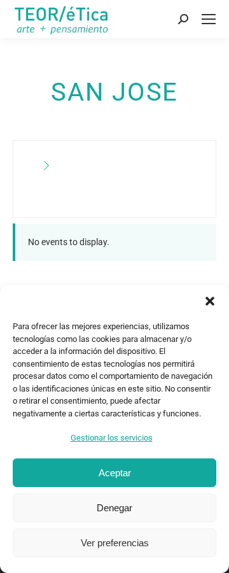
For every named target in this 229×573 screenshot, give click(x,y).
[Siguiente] (46, 166)
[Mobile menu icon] (208, 19)
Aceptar (115, 472)
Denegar (114, 507)
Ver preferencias (115, 542)
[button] (210, 301)
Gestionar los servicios (112, 437)
